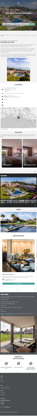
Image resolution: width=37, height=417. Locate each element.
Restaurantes (25, 35)
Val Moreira (2, 393)
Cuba (1, 379)
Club (1, 385)
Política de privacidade (8, 411)
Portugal (2, 381)
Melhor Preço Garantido (5, 400)
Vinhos (2, 390)
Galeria (16, 35)
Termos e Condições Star (5, 388)
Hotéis (2, 376)
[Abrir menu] (2, 3)
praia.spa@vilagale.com (14, 314)
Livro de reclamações (15, 411)
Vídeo (20, 35)
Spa (29, 35)
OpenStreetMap (34, 127)
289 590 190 (5, 314)
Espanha (2, 380)
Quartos (12, 35)
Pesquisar (31, 24)
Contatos (7, 35)
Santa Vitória (3, 392)
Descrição (2, 35)
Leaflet (30, 127)
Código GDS (3, 398)
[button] (18, 118)
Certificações (33, 35)
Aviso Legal (2, 411)
